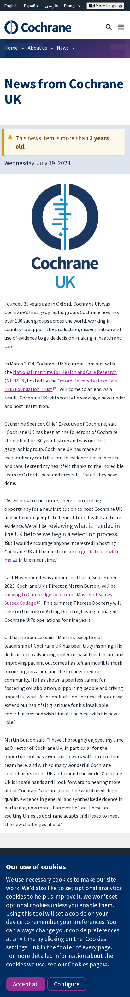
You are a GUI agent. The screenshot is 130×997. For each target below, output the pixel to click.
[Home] (38, 27)
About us (37, 47)
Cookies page (85, 964)
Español (31, 6)
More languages (109, 6)
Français (72, 6)
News (63, 47)
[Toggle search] (109, 27)
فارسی (51, 6)
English (11, 6)
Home (11, 47)
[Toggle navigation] (121, 27)
